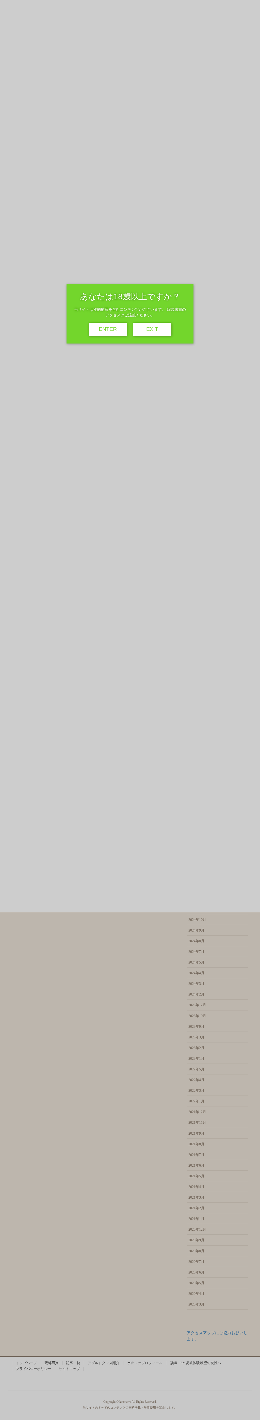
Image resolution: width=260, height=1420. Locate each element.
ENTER (108, 329)
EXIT (152, 329)
